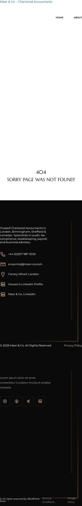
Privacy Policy (73, 345)
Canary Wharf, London (23, 274)
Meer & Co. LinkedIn (22, 294)
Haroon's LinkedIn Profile (25, 284)
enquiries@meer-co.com (25, 264)
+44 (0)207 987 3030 (22, 254)
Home (59, 17)
